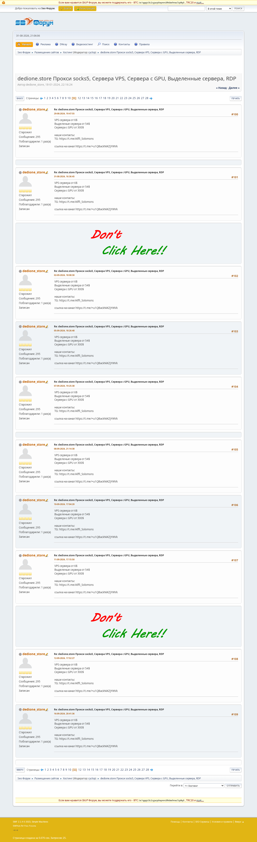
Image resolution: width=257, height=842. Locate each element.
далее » (234, 88)
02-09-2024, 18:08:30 (64, 275)
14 (87, 98)
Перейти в (176, 785)
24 (130, 98)
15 (92, 98)
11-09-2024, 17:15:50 (64, 559)
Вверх (20, 769)
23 (125, 98)
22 (121, 98)
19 (108, 98)
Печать (236, 98)
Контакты (188, 821)
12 (79, 98)
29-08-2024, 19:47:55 (64, 113)
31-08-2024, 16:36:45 (64, 176)
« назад (221, 88)
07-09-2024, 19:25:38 (64, 385)
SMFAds (16, 826)
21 (117, 98)
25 (134, 98)
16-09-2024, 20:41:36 (64, 713)
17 (100, 98)
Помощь (175, 821)
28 (146, 98)
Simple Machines (40, 821)
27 (142, 98)
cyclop (91, 52)
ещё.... (200, 2)
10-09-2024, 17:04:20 (64, 504)
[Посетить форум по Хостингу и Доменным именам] (128, 259)
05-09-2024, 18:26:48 (64, 330)
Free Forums (30, 826)
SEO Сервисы (202, 821)
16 (96, 98)
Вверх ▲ (239, 821)
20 (113, 98)
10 (69, 98)
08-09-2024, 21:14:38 (64, 448)
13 (83, 98)
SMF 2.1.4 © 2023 (22, 821)
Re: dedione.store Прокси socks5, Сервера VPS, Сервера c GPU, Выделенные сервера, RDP (109, 109)
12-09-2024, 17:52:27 (64, 658)
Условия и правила (222, 821)
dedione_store (33, 109)
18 (104, 98)
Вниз (20, 98)
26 (138, 98)
